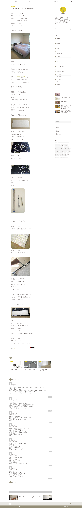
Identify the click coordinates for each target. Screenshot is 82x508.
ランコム (69, 151)
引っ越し (60, 154)
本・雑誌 (58, 56)
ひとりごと (59, 86)
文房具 (68, 154)
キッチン (58, 48)
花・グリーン (59, 58)
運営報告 (64, 157)
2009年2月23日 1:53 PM (13, 414)
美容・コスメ (59, 76)
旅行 (56, 155)
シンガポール (60, 148)
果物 (63, 155)
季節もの (58, 84)
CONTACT (56, 1)
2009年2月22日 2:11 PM (13, 385)
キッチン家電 (61, 145)
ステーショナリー (60, 79)
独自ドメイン (57, 157)
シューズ (56, 148)
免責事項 (20, 506)
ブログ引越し (57, 151)
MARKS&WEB (62, 142)
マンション (59, 45)
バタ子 (13, 413)
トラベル (58, 63)
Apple (56, 142)
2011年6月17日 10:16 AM (13, 469)
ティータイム (68, 148)
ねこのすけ (14, 384)
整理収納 (58, 43)
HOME (16, 1)
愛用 (65, 154)
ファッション (59, 74)
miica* (13, 399)
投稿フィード (58, 131)
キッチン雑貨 (65, 145)
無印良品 (66, 155)
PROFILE (29, 1)
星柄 (58, 155)
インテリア (13, 6)
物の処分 (58, 38)
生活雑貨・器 (59, 53)
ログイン (58, 130)
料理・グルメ (59, 51)
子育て (58, 81)
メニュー (66, 151)
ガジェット (56, 145)
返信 (50, 396)
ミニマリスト (61, 151)
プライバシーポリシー (13, 506)
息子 (62, 154)
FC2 (58, 142)
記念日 (61, 157)
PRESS (43, 1)
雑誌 (66, 157)
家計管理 (56, 154)
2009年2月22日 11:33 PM (13, 400)
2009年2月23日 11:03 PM (13, 426)
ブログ (58, 61)
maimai (13, 425)
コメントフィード (59, 133)
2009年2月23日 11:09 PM (13, 455)
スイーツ (64, 148)
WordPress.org (59, 134)
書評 (60, 155)
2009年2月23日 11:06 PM (13, 441)
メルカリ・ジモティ (61, 66)
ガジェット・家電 (60, 71)
